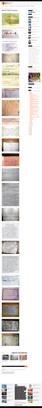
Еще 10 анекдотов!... (31, 85)
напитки (22, 393)
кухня (29, 55)
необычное (16, 394)
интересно (30, 53)
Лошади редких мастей (34, 29)
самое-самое (34, 61)
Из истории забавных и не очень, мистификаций (34, 98)
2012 (29, 133)
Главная (2, 0)
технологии (30, 63)
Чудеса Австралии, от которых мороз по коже (35, 116)
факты (33, 63)
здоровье (33, 52)
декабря (31, 93)
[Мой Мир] (30, 12)
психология (24, 395)
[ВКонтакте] (28, 12)
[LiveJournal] (33, 12)
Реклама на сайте (16, 400)
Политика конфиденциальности (18, 401)
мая (30, 122)
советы (30, 62)
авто (23, 386)
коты (38, 54)
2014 (29, 131)
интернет (33, 53)
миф (35, 55)
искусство (37, 53)
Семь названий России (34, 34)
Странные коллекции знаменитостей (34, 117)
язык (31, 64)
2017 (29, 129)
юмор (5, 11)
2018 (29, 128)
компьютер (32, 54)
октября (31, 118)
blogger (26, 366)
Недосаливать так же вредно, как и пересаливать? (34, 108)
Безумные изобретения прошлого (35, 26)
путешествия (30, 61)
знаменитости (36, 52)
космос (35, 54)
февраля (31, 124)
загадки (30, 52)
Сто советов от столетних (32, 68)
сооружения (33, 62)
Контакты (7, 0)
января (31, 125)
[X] (31, 12)
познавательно (17, 395)
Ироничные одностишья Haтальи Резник (22, 361)
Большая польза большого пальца (34, 105)
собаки (38, 61)
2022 (29, 92)
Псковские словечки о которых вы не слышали (34, 96)
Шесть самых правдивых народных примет (34, 115)
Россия (19, 386)
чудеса (38, 63)
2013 (29, 132)
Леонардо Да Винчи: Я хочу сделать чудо (34, 109)
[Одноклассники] (29, 12)
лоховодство (32, 55)
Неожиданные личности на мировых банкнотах (34, 102)
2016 (29, 130)
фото (35, 63)
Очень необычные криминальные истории (34, 104)
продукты (21, 395)
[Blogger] (32, 12)
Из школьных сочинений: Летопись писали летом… (5, 361)
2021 (29, 126)
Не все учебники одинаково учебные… (13, 361)
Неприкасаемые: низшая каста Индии (34, 110)
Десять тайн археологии (33, 95)
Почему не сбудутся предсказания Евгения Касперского (35, 37)
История (16, 386)
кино (29, 54)
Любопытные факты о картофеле (35, 18)
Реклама (5, 0)
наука (24, 393)
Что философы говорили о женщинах (34, 103)
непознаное (20, 394)
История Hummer (33, 42)
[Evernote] (34, 12)
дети (4, 11)
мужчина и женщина (17, 393)
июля (30, 120)
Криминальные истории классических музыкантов (34, 40)
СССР (21, 386)
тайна (36, 62)
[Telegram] (35, 12)
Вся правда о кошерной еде (36, 388)
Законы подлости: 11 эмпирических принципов (34, 112)
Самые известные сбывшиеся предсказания (33, 100)
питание (24, 394)
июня (30, 121)
